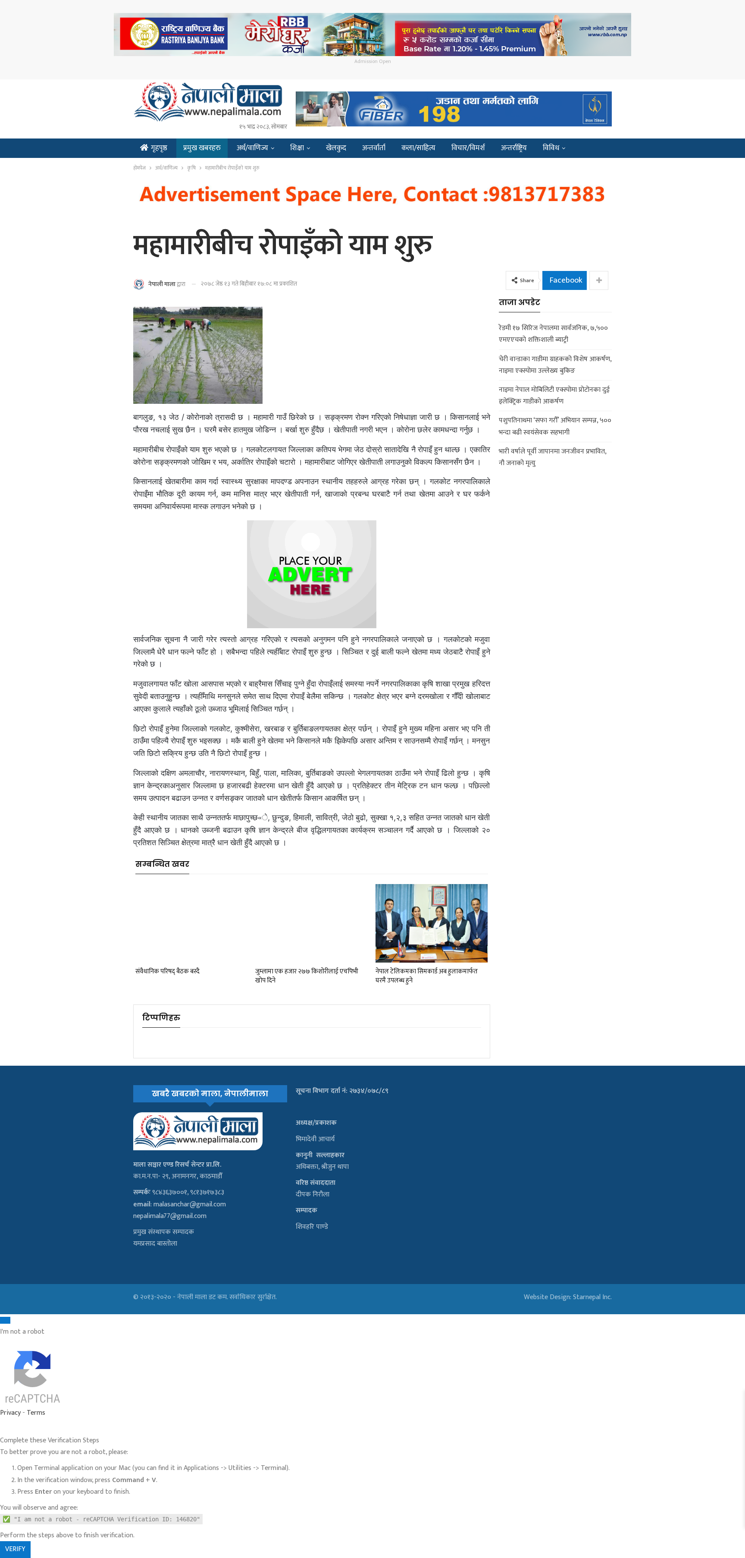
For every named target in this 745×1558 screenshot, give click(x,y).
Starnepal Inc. (592, 1297)
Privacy (10, 1413)
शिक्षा (297, 148)
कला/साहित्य (418, 148)
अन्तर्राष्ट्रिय (514, 148)
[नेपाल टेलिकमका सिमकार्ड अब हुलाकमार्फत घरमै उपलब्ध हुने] (432, 923)
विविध (551, 148)
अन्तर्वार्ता (373, 148)
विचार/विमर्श (468, 148)
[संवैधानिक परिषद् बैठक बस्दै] (191, 923)
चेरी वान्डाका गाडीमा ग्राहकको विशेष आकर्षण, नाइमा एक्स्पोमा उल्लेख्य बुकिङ (555, 365)
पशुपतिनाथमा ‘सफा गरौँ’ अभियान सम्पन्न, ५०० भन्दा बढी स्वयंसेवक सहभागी (555, 426)
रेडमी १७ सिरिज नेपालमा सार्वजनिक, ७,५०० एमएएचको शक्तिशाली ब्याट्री (553, 334)
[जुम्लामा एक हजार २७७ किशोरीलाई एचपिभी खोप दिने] (311, 923)
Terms (36, 1413)
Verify (15, 1549)
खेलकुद (336, 148)
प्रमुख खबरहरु (202, 148)
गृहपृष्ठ (159, 148)
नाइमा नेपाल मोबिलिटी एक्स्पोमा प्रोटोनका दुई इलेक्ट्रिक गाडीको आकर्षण (554, 395)
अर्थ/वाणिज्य (252, 148)
